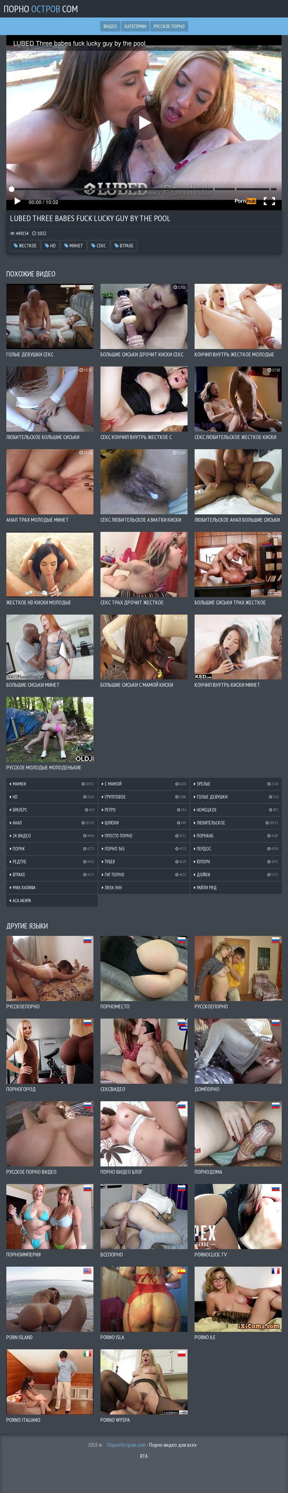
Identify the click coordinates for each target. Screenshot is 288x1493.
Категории (135, 26)
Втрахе (126, 245)
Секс (101, 245)
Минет (75, 245)
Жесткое (27, 245)
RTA (144, 1455)
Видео (110, 26)
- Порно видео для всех (152, 1444)
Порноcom (41, 8)
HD (52, 245)
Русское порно (169, 26)
